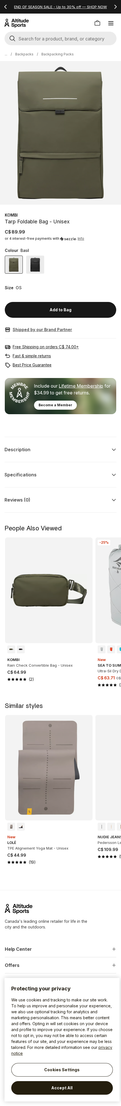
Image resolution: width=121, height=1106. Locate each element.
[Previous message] (5, 7)
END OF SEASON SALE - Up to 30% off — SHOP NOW (60, 7)
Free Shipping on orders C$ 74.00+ (46, 346)
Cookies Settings (62, 1069)
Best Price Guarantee (32, 364)
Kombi (11, 215)
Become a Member (55, 405)
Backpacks (24, 54)
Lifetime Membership (81, 386)
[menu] (110, 23)
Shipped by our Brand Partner (42, 329)
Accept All (62, 1087)
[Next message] (115, 7)
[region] (62, 1039)
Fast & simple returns (32, 355)
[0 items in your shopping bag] (97, 23)
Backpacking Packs (57, 54)
